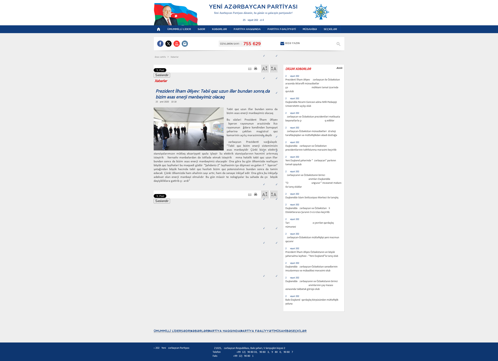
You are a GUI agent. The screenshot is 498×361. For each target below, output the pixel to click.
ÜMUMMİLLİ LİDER (167, 331)
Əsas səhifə (160, 57)
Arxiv (339, 68)
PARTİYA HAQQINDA (224, 331)
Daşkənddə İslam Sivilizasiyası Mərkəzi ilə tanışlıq (311, 197)
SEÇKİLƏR (299, 331)
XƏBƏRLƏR (199, 331)
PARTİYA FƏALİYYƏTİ (257, 331)
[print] (255, 69)
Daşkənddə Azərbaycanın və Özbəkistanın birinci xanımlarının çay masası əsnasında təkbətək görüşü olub (311, 285)
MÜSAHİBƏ (282, 331)
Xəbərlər (175, 57)
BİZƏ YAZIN (292, 43)
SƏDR (185, 331)
